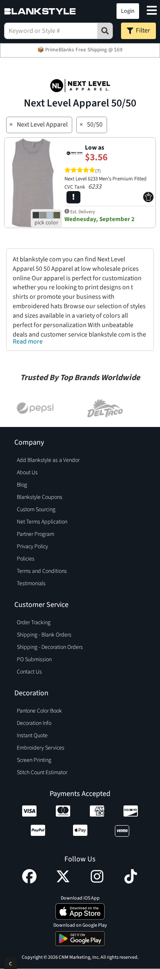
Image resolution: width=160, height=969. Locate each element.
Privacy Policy (32, 546)
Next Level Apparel (42, 124)
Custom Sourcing (36, 509)
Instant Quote (32, 735)
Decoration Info (34, 723)
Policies (25, 559)
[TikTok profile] (130, 881)
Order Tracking (33, 622)
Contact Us (29, 672)
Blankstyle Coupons (39, 497)
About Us (27, 472)
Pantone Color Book (39, 711)
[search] (105, 31)
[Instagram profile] (97, 881)
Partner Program (35, 534)
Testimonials (31, 583)
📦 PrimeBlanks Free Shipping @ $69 (80, 49)
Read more (28, 341)
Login (128, 11)
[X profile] (63, 881)
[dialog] (10, 963)
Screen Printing (34, 760)
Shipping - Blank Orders (44, 635)
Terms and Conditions (42, 571)
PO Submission (34, 659)
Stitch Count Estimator (42, 772)
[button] (85, 11)
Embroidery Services (40, 748)
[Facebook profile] (29, 881)
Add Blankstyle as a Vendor (48, 460)
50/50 (95, 124)
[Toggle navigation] (152, 11)
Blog (22, 485)
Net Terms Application (42, 522)
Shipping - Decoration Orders (50, 647)
